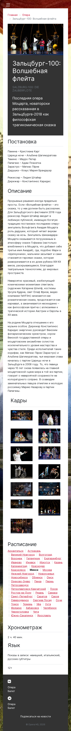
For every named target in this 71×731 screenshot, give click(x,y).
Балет (11, 691)
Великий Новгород (23, 554)
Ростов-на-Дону (21, 592)
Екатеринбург (52, 558)
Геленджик (33, 558)
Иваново (16, 562)
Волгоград (45, 554)
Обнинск (37, 577)
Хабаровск (32, 607)
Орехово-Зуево (20, 581)
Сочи (59, 600)
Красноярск (18, 569)
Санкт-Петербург (22, 596)
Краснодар (38, 566)
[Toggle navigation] (8, 5)
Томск (15, 604)
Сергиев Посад (42, 600)
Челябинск (50, 607)
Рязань (40, 592)
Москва (47, 569)
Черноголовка (20, 611)
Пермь (50, 581)
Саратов (42, 596)
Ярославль (44, 615)
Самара (52, 592)
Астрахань (34, 550)
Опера (26, 14)
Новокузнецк (46, 573)
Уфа (38, 604)
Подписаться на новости (35, 716)
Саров (55, 596)
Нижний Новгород (22, 573)
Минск (34, 569)
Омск (50, 577)
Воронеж (16, 558)
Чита (36, 611)
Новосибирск (19, 577)
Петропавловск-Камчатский (28, 588)
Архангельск (15, 550)
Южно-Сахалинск (22, 615)
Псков (54, 588)
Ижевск (31, 562)
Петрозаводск (20, 585)
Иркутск (45, 562)
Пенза (37, 581)
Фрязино (16, 607)
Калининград (19, 566)
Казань (58, 562)
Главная (13, 14)
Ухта (48, 604)
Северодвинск (20, 600)
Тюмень (27, 604)
